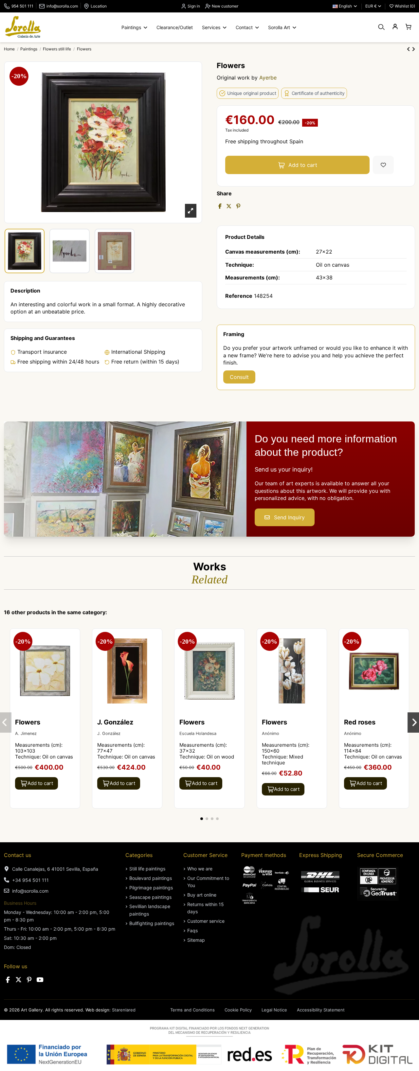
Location (99, 6)
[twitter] (19, 980)
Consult (239, 377)
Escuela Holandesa (197, 733)
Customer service (206, 921)
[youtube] (40, 980)
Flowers (27, 722)
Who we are (199, 868)
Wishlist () (404, 6)
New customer (224, 6)
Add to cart (302, 165)
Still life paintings (147, 868)
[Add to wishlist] (383, 165)
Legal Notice (274, 1009)
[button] (201, 818)
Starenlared (124, 1009)
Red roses (359, 722)
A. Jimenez (26, 733)
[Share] (220, 206)
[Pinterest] (238, 206)
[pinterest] (29, 980)
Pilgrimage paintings (151, 887)
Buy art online (201, 895)
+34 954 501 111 (30, 880)
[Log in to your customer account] (395, 27)
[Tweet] (228, 206)
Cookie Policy (238, 1009)
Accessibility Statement (321, 1009)
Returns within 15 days (205, 907)
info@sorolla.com (62, 6)
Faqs (192, 930)
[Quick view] (74, 651)
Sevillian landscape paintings (149, 909)
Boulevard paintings (150, 878)
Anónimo (270, 733)
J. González (115, 722)
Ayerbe (268, 77)
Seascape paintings (150, 897)
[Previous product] (409, 49)
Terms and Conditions (192, 1009)
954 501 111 (22, 6)
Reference (238, 296)
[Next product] (413, 49)
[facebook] (8, 980)
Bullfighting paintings (151, 923)
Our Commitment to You (208, 881)
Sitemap (196, 940)
